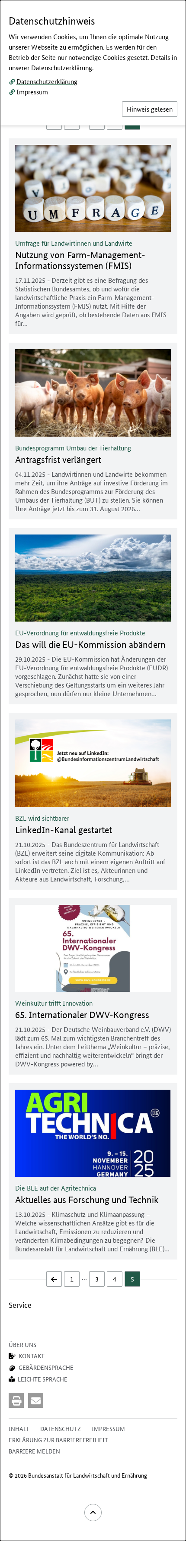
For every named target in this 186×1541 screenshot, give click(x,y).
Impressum (32, 91)
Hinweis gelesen (150, 108)
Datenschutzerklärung (46, 81)
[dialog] (93, 770)
